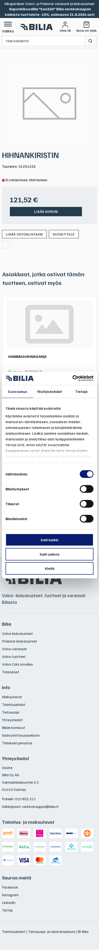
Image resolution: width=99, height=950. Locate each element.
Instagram (10, 894)
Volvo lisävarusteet (17, 633)
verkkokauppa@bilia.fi (40, 806)
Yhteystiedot (12, 719)
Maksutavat (12, 696)
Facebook (10, 887)
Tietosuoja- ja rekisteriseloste (51, 931)
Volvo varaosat (14, 648)
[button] (8, 27)
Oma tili (65, 30)
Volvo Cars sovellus (17, 664)
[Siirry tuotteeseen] (49, 324)
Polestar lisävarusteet (19, 641)
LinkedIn (8, 902)
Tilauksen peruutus (17, 742)
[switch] (86, 489)
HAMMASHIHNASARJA (27, 356)
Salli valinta (49, 554)
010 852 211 (25, 798)
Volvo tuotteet (14, 656)
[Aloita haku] (91, 41)
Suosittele (64, 234)
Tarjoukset (10, 671)
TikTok (7, 910)
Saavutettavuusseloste (21, 735)
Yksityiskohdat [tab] (49, 391)
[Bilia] (37, 27)
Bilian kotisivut (13, 727)
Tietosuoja (10, 712)
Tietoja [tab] (81, 391)
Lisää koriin (46, 211)
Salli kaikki (49, 540)
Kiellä (49, 568)
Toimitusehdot (13, 704)
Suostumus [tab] (17, 391)
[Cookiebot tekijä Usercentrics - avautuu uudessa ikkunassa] (72, 378)
